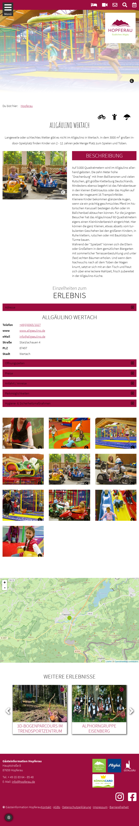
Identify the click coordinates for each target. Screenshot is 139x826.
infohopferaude (23, 782)
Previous (7, 710)
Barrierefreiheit (119, 807)
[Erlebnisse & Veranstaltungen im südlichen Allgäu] (134, 5)
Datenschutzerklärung (76, 807)
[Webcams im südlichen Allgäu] (105, 5)
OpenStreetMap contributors (126, 661)
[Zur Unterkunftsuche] (94, 5)
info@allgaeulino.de (32, 336)
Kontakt (46, 807)
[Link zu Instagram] (121, 797)
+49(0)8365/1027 (30, 325)
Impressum (100, 807)
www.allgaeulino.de (32, 330)
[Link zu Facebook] (132, 797)
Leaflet (108, 661)
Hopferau (27, 106)
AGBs (56, 807)
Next (131, 710)
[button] (69, 307)
